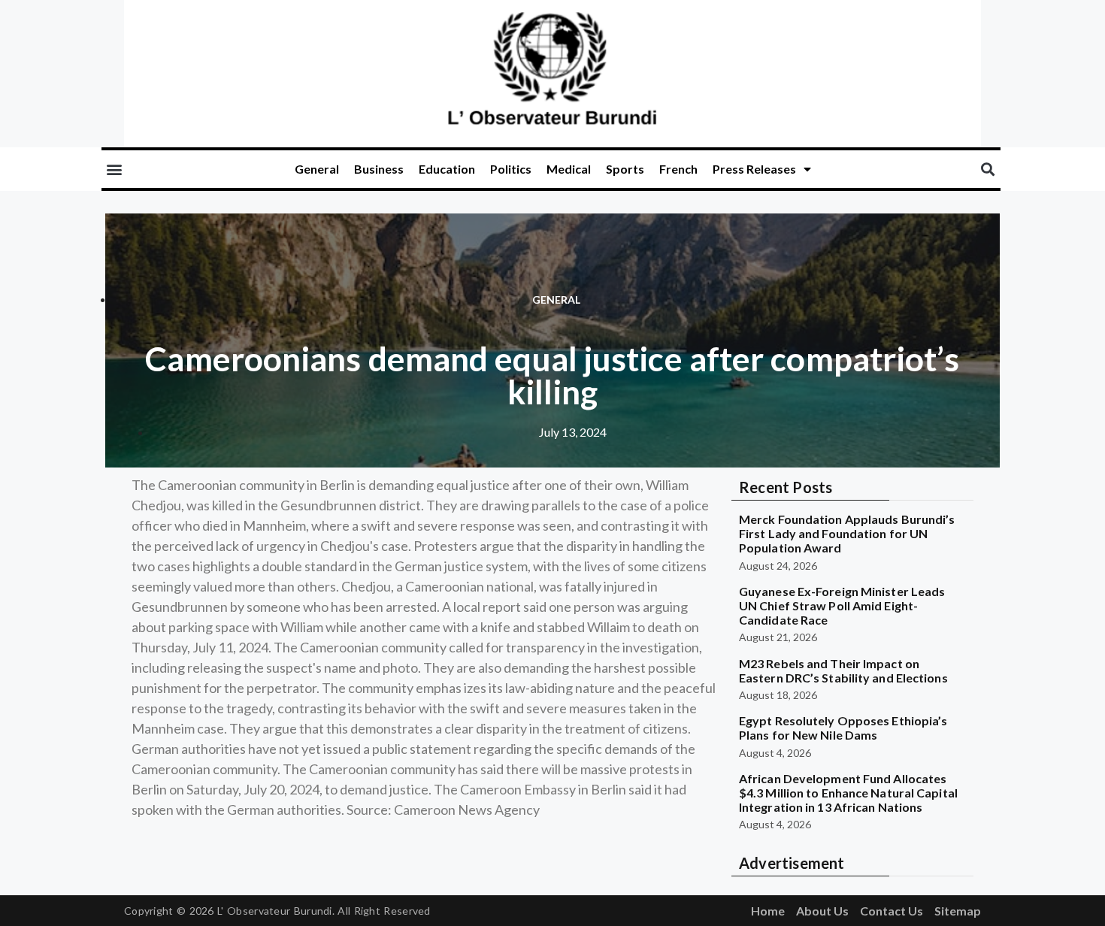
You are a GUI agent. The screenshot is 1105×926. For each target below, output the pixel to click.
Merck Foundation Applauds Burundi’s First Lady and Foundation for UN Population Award (847, 533)
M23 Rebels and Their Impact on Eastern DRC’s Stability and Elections (843, 670)
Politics (510, 169)
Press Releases (754, 169)
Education (447, 169)
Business (379, 169)
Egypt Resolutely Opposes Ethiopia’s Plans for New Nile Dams (843, 727)
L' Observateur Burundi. (276, 910)
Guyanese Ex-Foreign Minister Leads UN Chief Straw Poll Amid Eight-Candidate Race (842, 605)
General (317, 169)
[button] (113, 169)
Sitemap (957, 910)
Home (768, 910)
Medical (568, 169)
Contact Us (891, 910)
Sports (625, 169)
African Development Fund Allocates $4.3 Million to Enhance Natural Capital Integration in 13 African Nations (848, 792)
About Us (822, 910)
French (678, 169)
